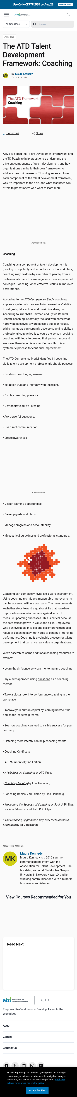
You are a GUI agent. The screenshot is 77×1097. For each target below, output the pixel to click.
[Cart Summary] (70, 14)
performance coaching (47, 694)
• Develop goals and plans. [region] (19, 514)
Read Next (15, 944)
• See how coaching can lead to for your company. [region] (38, 728)
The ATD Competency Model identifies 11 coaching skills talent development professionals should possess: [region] (38, 361)
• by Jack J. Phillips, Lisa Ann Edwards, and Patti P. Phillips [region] (38, 807)
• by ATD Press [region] (27, 772)
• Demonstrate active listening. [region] (22, 406)
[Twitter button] (15, 1065)
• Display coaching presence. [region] (21, 395)
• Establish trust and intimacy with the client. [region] (31, 384)
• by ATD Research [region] (36, 822)
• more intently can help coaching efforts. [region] (35, 741)
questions (44, 679)
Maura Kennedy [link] (24, 73)
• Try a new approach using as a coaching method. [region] (36, 681)
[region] (38, 143)
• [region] (16, 751)
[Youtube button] (40, 1065)
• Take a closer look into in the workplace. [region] (36, 697)
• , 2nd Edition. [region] (22, 762)
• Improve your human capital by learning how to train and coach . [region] (36, 712)
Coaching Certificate (17, 751)
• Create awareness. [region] (15, 437)
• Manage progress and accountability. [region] (27, 525)
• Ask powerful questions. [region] (19, 416)
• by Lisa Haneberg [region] (26, 783)
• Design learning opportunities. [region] (22, 503)
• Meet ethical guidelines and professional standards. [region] (36, 535)
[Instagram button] (32, 1065)
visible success (52, 725)
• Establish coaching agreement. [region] (23, 374)
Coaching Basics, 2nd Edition (22, 794)
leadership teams (27, 715)
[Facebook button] (6, 1065)
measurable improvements (55, 598)
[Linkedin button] (23, 1065)
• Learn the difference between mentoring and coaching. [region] (38, 668)
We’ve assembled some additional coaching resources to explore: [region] (38, 655)
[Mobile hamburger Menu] (6, 15)
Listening (10, 741)
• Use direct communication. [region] (20, 427)
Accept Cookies (37, 1090)
